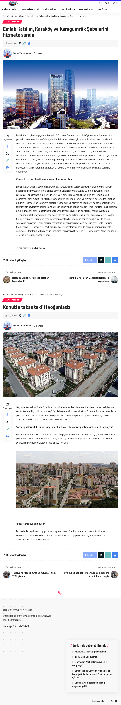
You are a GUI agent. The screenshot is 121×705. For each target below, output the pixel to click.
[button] (5, 3)
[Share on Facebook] (7, 146)
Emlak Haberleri (12, 22)
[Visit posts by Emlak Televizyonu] (7, 53)
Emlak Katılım (38, 248)
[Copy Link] (24, 43)
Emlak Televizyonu (22, 53)
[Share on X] (20, 43)
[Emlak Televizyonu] (13, 3)
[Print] (29, 43)
